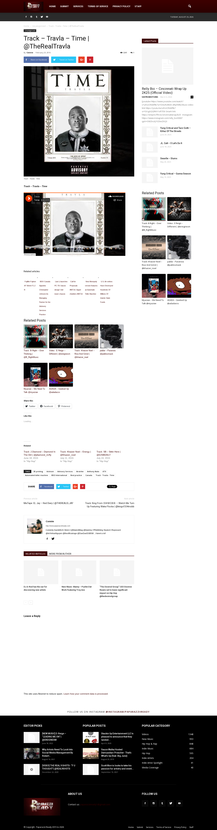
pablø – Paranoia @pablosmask (107, 352)
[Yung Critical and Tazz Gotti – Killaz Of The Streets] (150, 132)
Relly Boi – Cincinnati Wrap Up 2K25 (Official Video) (164, 91)
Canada (88, 475)
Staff (138, 6)
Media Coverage (150, 767)
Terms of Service (98, 6)
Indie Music (147, 748)
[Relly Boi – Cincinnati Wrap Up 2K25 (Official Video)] (167, 66)
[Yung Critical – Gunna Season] (150, 177)
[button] (189, 6)
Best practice (76, 475)
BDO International (59, 475)
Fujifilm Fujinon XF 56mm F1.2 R (30, 286)
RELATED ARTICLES (35, 554)
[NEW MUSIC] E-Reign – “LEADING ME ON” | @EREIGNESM (54, 736)
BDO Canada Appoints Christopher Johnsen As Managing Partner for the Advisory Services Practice (44, 298)
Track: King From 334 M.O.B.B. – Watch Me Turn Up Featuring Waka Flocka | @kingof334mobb (109, 505)
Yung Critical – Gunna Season (175, 173)
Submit (64, 6)
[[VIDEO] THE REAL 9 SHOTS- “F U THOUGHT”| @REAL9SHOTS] (32, 769)
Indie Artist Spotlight (152, 762)
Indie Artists (148, 757)
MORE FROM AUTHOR (60, 554)
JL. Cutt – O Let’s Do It (171, 143)
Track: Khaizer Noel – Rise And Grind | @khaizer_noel (85, 353)
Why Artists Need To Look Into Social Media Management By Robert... (57, 752)
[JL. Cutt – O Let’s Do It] (150, 147)
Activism (50, 471)
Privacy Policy (121, 6)
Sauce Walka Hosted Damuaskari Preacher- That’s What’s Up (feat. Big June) (116, 752)
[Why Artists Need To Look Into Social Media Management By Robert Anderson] (32, 753)
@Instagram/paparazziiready (128, 711)
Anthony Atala (93, 471)
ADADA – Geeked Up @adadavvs (59, 390)
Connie (30, 52)
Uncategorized (30, 30)
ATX (104, 471)
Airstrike (80, 471)
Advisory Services (65, 471)
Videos (145, 734)
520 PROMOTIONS (150, 97)
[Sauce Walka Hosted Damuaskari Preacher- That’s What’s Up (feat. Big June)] (91, 753)
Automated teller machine (36, 475)
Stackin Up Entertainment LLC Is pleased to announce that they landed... (117, 736)
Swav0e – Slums (168, 158)
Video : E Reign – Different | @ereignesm (59, 352)
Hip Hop (146, 753)
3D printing (38, 471)
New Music (147, 738)
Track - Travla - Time (105, 475)
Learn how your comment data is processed (86, 693)
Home (52, 6)
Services (78, 6)
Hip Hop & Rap (149, 743)
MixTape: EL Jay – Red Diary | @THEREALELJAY (48, 503)
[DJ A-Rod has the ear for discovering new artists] (41, 572)
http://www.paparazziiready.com (58, 526)
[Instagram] (31, 17)
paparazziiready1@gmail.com (95, 804)
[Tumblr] (36, 17)
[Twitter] (41, 17)
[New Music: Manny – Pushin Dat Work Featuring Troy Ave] (79, 572)
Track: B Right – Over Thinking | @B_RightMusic (34, 353)
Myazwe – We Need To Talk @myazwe (34, 390)
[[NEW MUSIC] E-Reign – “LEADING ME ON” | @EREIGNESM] (32, 737)
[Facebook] (26, 17)
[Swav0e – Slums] (150, 162)
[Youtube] (47, 17)
